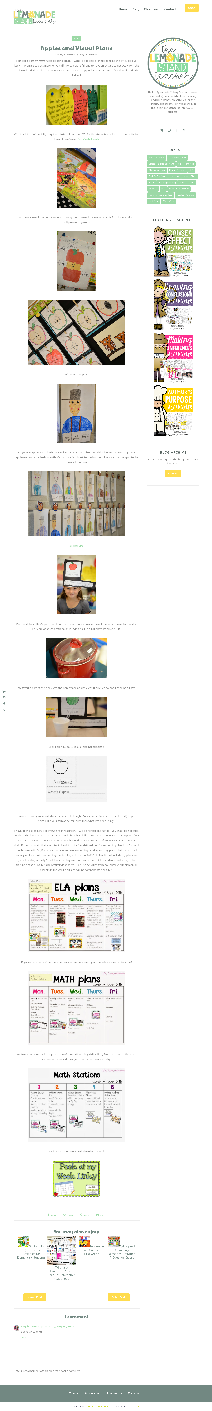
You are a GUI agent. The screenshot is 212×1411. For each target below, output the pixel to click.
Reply (24, 1337)
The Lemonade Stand (98, 1406)
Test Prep (153, 201)
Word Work (168, 201)
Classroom (152, 9)
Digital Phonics (177, 170)
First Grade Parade (88, 139)
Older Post (118, 1297)
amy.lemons (29, 1326)
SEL (163, 189)
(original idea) (77, 546)
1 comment (92, 55)
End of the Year (157, 176)
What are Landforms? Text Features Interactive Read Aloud (61, 1273)
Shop (192, 8)
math (151, 182)
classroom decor (177, 158)
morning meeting (167, 182)
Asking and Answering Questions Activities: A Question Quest (122, 1252)
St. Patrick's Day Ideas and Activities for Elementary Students (31, 1252)
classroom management (161, 164)
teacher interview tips (160, 195)
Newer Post (35, 1297)
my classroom (187, 182)
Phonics (153, 189)
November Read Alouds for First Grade (92, 1250)
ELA (76, 39)
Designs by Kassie (134, 1406)
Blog (135, 9)
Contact (170, 9)
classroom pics (186, 164)
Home (123, 9)
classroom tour (157, 170)
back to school (156, 158)
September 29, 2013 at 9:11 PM (56, 1326)
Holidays (174, 176)
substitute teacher (179, 189)
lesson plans (190, 176)
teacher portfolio (185, 195)
